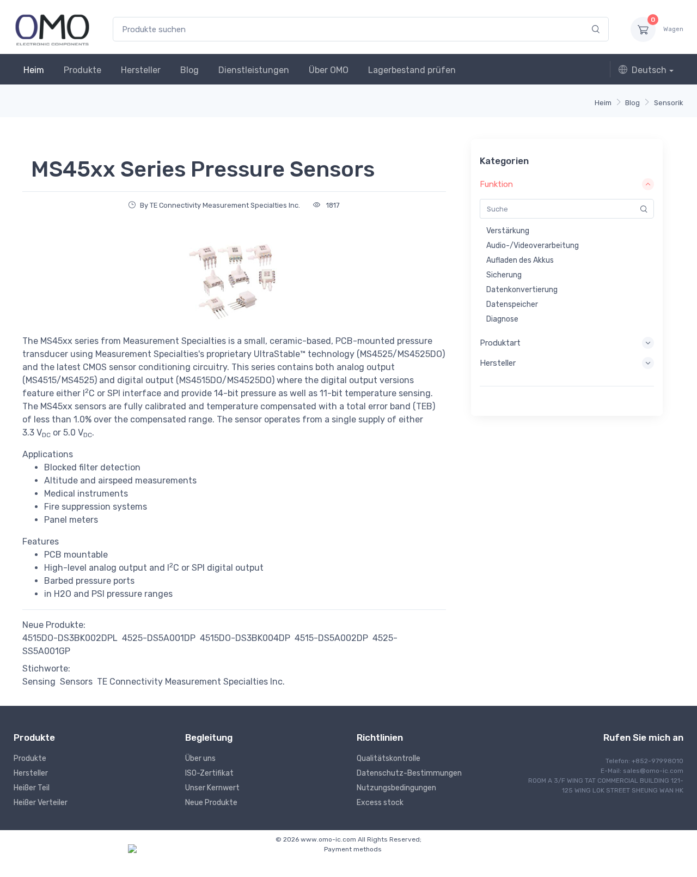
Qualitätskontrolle (388, 758)
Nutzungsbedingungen (396, 788)
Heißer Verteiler (41, 802)
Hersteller (141, 70)
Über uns (200, 758)
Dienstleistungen (253, 70)
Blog (189, 70)
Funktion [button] (496, 184)
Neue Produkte (211, 802)
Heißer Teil (32, 788)
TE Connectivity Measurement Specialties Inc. (191, 681)
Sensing (39, 681)
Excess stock (380, 802)
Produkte (82, 70)
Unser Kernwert (212, 788)
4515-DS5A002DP (331, 638)
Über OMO (328, 70)
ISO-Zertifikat (209, 773)
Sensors (76, 681)
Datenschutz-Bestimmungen (409, 773)
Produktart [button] (500, 343)
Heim (33, 70)
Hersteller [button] (498, 363)
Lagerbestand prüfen (412, 70)
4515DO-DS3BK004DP (245, 638)
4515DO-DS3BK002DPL (70, 638)
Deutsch (649, 70)
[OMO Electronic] (52, 29)
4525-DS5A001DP (158, 638)
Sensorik (668, 103)
